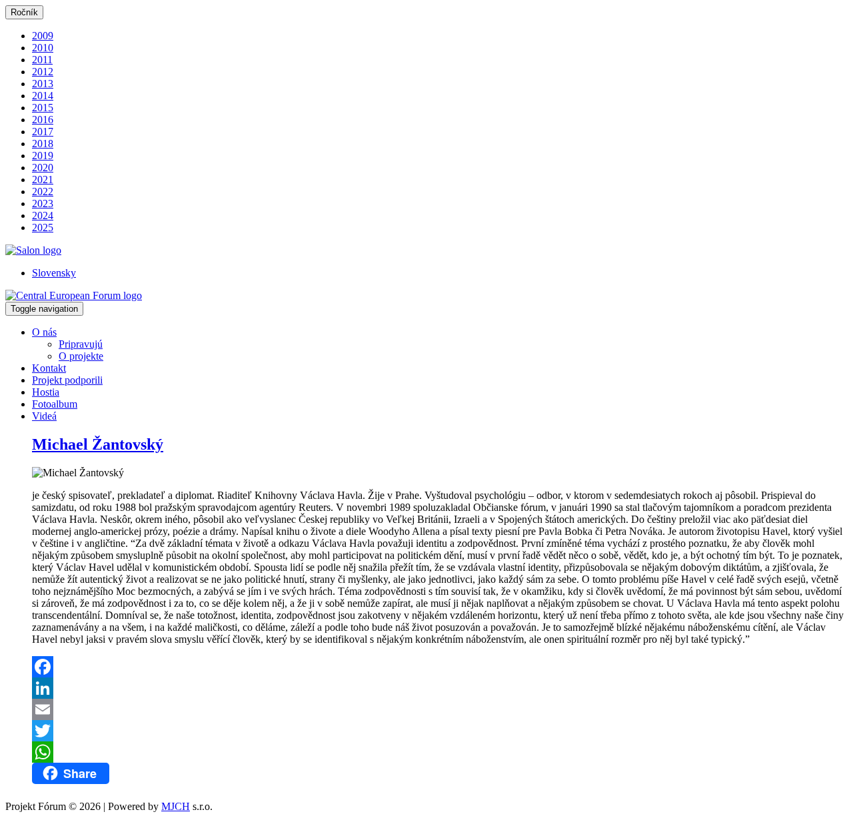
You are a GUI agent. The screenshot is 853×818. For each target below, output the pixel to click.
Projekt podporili (67, 380)
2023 (42, 203)
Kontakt (49, 368)
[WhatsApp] (440, 752)
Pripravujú (81, 344)
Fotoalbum (54, 404)
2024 (42, 215)
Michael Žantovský (97, 444)
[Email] (440, 709)
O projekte (81, 356)
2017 (42, 131)
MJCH (175, 806)
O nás (44, 332)
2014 (42, 95)
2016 (42, 119)
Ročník (24, 12)
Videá (44, 416)
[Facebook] (440, 666)
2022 (42, 191)
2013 (42, 83)
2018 (42, 143)
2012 (42, 71)
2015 (42, 107)
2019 (42, 155)
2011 (42, 59)
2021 (42, 179)
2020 (42, 167)
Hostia (45, 392)
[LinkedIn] (440, 688)
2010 (42, 47)
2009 (42, 35)
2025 (42, 227)
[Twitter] (440, 730)
